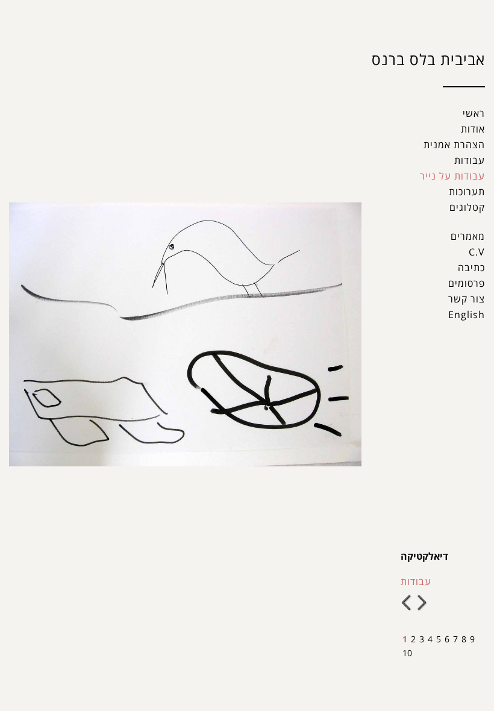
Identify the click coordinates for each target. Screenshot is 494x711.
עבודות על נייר (452, 176)
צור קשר (466, 298)
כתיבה (471, 267)
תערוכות (467, 191)
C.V (477, 251)
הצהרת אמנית (454, 144)
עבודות (469, 160)
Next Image (422, 602)
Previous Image (407, 602)
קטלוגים (467, 207)
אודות (473, 129)
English (466, 314)
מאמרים (468, 236)
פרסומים (466, 283)
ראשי (474, 113)
